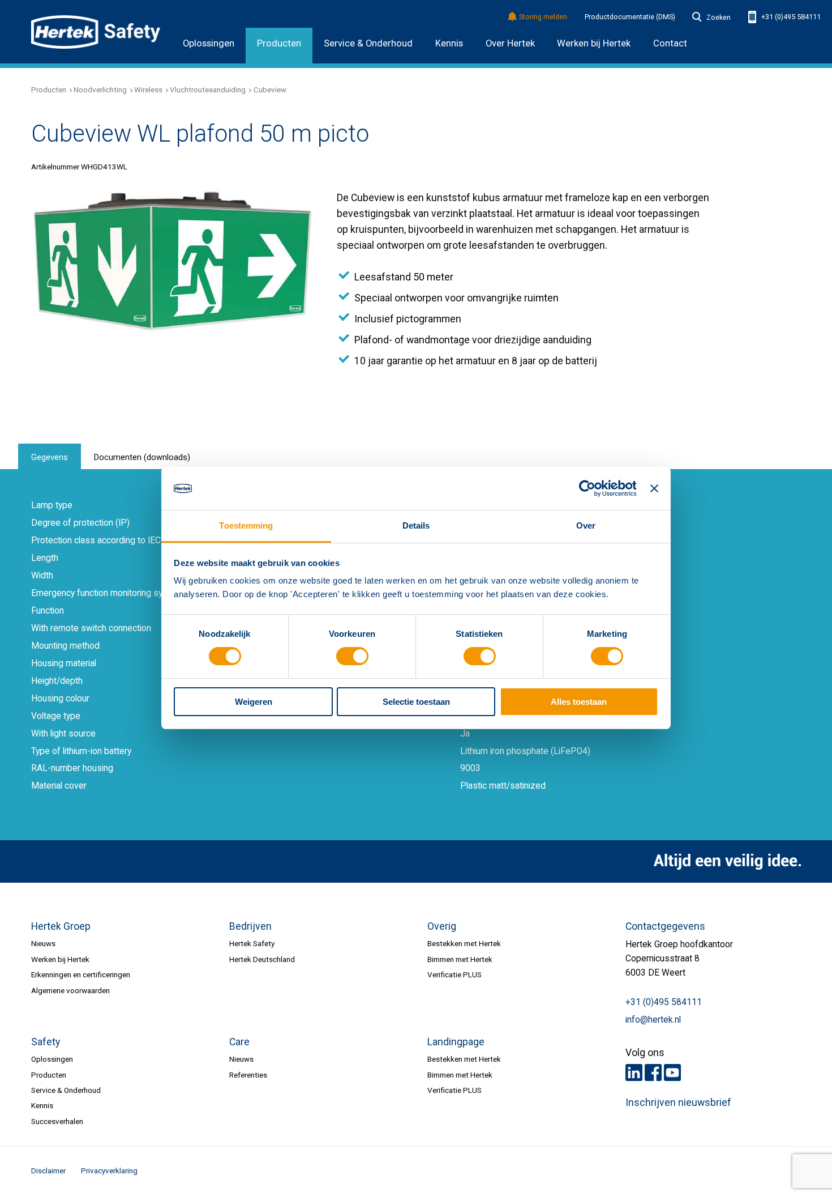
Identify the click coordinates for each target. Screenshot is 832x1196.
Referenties (248, 1074)
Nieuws (43, 943)
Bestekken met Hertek (464, 943)
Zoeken (718, 18)
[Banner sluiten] (654, 488)
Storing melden (543, 17)
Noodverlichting (100, 89)
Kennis (449, 43)
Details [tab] (416, 525)
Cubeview (270, 89)
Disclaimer (48, 1170)
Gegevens (49, 457)
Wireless (148, 89)
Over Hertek (510, 43)
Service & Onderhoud (368, 43)
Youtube (672, 1072)
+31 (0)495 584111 (790, 16)
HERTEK (95, 31)
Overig (441, 926)
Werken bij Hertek (60, 959)
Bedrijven (250, 926)
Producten (279, 43)
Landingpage (455, 1042)
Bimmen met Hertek (459, 959)
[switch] (352, 657)
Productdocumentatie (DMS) (630, 17)
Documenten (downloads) (142, 457)
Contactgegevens (665, 926)
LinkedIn (633, 1072)
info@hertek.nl (653, 1020)
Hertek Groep (61, 926)
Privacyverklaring (109, 1170)
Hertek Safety (252, 943)
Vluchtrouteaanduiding (208, 89)
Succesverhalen (57, 1121)
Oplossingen (208, 43)
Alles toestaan (579, 701)
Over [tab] (585, 525)
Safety (45, 1042)
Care (239, 1042)
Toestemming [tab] (246, 525)
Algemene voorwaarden (70, 990)
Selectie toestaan (416, 701)
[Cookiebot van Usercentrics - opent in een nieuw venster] (586, 488)
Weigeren (253, 701)
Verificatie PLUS (454, 974)
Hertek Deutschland (262, 959)
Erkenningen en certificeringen (80, 974)
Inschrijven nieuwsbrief (678, 1102)
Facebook (653, 1072)
